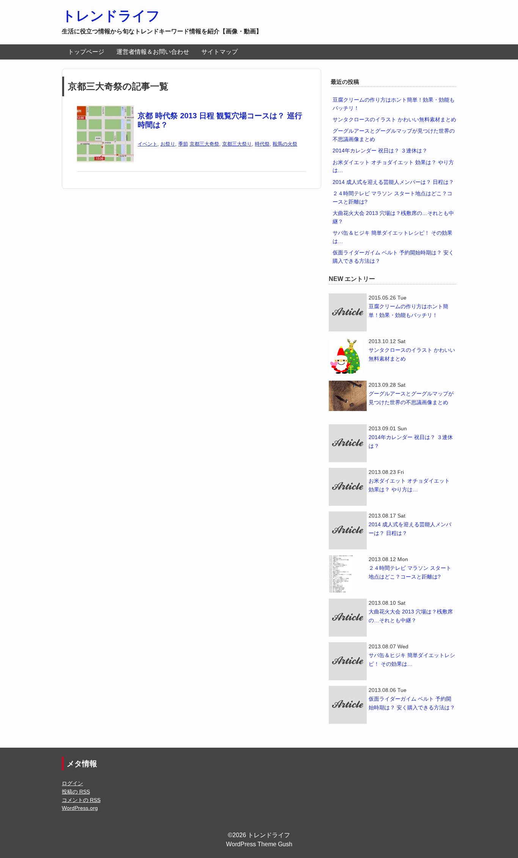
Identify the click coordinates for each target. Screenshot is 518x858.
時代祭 (262, 144)
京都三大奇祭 (204, 144)
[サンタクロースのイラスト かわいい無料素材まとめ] (348, 356)
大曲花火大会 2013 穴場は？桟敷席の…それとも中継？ (411, 616)
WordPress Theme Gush (259, 844)
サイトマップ (219, 52)
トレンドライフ (111, 16)
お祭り (167, 144)
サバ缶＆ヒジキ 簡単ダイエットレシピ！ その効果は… (412, 659)
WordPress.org (80, 808)
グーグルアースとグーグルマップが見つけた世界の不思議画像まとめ (411, 398)
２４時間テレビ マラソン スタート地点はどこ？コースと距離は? (410, 572)
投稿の (76, 792)
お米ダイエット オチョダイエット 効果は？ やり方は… (409, 485)
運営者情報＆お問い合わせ (152, 52)
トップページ (86, 52)
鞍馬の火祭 (285, 144)
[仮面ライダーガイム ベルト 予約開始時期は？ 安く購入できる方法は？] (348, 705)
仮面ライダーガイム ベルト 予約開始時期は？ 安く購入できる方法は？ (412, 703)
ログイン (72, 783)
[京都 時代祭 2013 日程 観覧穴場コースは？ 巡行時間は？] (105, 110)
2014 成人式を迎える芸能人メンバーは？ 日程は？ (393, 182)
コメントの (81, 800)
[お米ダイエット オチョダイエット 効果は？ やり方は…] (348, 487)
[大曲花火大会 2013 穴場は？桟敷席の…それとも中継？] (348, 618)
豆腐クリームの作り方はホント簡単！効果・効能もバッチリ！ (408, 310)
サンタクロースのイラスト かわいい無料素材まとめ (394, 119)
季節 (183, 144)
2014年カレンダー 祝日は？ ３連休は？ (380, 150)
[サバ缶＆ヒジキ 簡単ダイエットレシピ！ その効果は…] (348, 661)
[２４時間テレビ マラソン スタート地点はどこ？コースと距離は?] (348, 574)
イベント (147, 144)
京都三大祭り (237, 144)
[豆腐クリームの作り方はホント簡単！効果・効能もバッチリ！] (348, 312)
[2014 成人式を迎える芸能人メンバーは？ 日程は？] (348, 530)
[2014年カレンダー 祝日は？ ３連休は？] (348, 443)
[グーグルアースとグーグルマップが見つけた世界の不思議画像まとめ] (348, 396)
